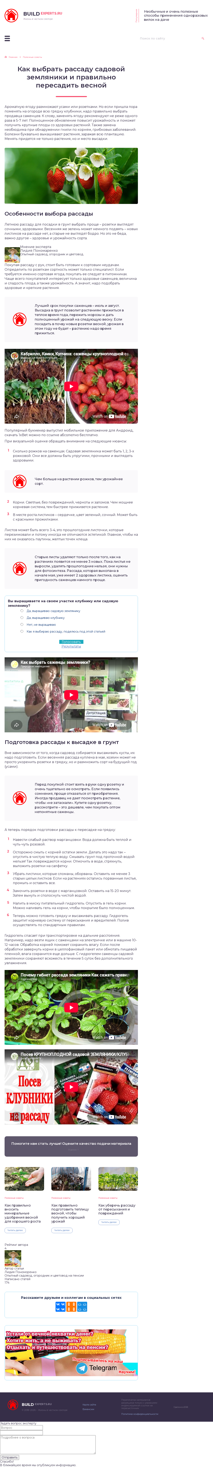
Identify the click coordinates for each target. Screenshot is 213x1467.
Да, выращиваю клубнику (46, 617)
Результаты (71, 646)
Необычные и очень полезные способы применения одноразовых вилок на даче (176, 16)
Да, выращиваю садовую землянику (53, 611)
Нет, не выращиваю (41, 624)
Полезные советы (14, 1198)
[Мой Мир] (82, 1307)
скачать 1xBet (16, 435)
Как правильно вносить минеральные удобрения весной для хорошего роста (23, 1213)
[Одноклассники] (71, 1307)
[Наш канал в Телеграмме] (71, 1374)
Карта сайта (89, 1404)
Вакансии (88, 1409)
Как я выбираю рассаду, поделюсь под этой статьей (66, 631)
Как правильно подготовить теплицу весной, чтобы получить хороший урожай (70, 1213)
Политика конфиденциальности (139, 1414)
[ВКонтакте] (61, 1307)
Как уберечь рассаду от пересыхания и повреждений (116, 1209)
